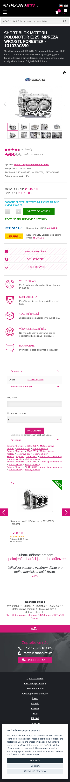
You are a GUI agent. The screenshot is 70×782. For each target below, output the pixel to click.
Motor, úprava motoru (51, 456)
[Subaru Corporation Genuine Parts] (35, 83)
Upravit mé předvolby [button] (35, 771)
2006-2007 (32, 446)
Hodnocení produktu (17, 413)
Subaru (10, 446)
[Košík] (57, 12)
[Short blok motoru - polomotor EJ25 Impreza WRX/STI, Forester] (35, 104)
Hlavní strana (12, 605)
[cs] (61, 6)
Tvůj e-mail (12, 397)
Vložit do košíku (39, 211)
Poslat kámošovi (35, 251)
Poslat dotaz (35, 259)
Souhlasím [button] (35, 760)
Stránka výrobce (35, 379)
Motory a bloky (40, 448)
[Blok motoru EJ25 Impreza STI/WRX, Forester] (35, 499)
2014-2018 (31, 467)
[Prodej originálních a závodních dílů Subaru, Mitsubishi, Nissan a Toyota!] (20, 6)
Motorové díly (23, 448)
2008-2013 (32, 451)
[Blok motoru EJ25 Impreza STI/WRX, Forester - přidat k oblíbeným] (12, 483)
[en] (66, 6)
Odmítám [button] (35, 765)
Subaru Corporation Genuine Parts (31, 164)
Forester (20, 446)
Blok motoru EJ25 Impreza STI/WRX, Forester (32, 522)
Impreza (20, 456)
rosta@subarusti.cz (38, 653)
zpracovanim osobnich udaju (37, 435)
